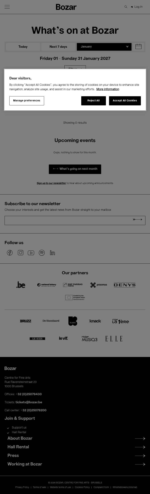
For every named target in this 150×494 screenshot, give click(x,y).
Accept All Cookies (125, 101)
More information (107, 89)
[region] (75, 90)
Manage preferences (26, 101)
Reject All (93, 101)
